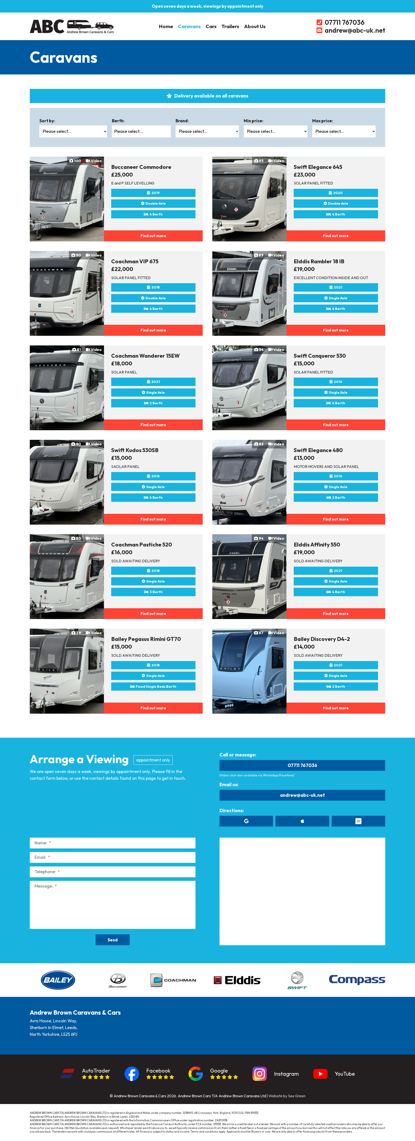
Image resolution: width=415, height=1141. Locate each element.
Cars (211, 26)
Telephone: (47, 871)
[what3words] (358, 821)
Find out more (153, 235)
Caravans (189, 26)
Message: (46, 886)
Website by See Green (287, 1095)
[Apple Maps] (302, 821)
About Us (255, 26)
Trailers (230, 26)
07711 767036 (302, 765)
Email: (42, 857)
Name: (43, 843)
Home (166, 26)
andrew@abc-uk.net (302, 795)
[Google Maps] (246, 821)
